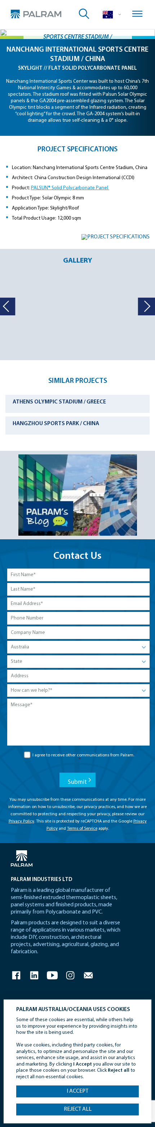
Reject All (78, 1109)
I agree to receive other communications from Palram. (83, 757)
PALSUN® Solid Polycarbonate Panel (70, 188)
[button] (146, 307)
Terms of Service (82, 828)
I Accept (77, 1091)
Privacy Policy (21, 821)
